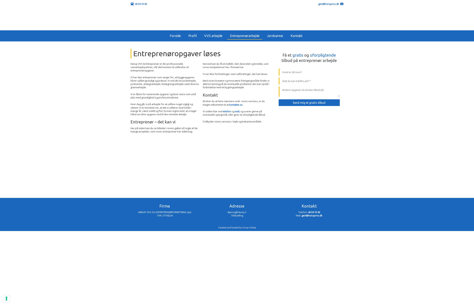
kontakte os (236, 104)
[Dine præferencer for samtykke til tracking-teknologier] (6, 298)
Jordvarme (275, 36)
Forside (175, 36)
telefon (227, 111)
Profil (192, 36)
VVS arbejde (213, 36)
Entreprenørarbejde (245, 36)
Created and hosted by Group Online (237, 227)
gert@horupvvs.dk (328, 4)
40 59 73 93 (141, 4)
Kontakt (297, 36)
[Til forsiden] (237, 19)
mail (237, 111)
